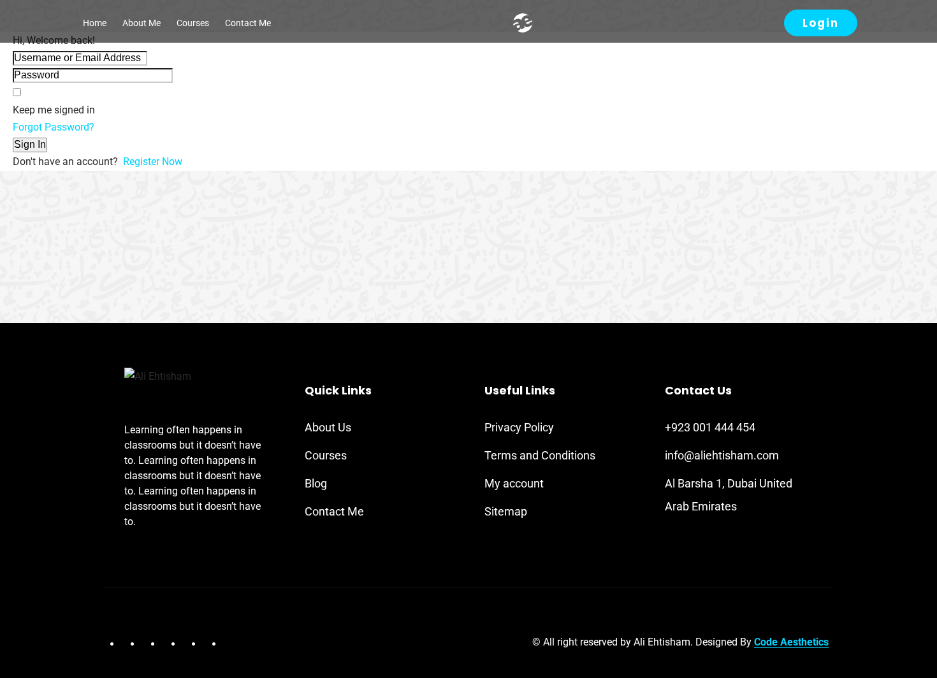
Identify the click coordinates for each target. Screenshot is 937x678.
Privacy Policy (519, 427)
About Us (328, 427)
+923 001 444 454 (710, 427)
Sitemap (505, 511)
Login (821, 23)
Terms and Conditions (539, 455)
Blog (316, 483)
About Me (141, 23)
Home (94, 23)
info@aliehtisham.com (722, 455)
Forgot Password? (53, 127)
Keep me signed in (54, 110)
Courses (193, 23)
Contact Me (248, 23)
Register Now (152, 161)
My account (514, 483)
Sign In (30, 144)
